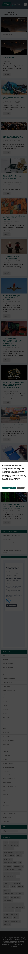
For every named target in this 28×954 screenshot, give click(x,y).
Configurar (21, 487)
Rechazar (13, 487)
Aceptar (5, 487)
